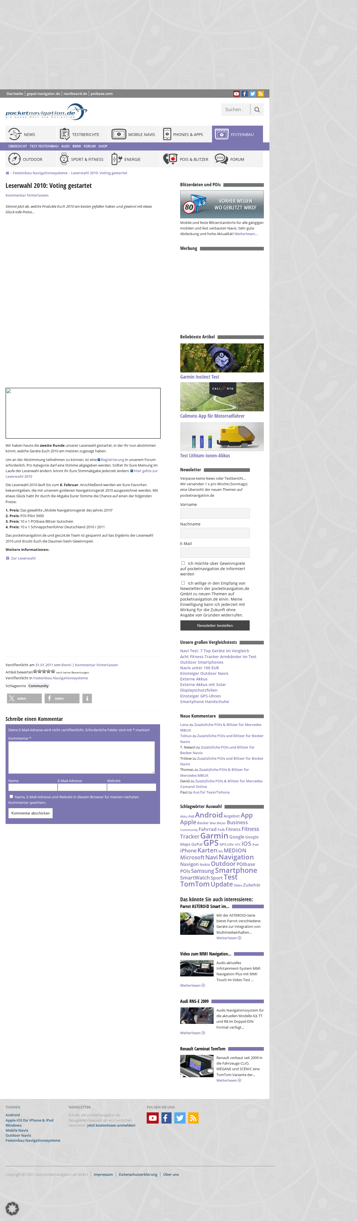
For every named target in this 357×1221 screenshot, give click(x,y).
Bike (213, 823)
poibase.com (102, 93)
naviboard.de (75, 93)
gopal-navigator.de (43, 93)
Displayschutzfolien (199, 690)
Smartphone (236, 870)
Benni (66, 664)
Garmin (214, 835)
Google (236, 837)
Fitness (233, 829)
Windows (13, 1125)
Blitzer (221, 823)
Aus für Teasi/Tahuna (211, 792)
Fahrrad (208, 829)
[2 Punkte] (39, 671)
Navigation (236, 856)
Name (13, 780)
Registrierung (112, 459)
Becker (203, 822)
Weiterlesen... (246, 233)
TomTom (195, 883)
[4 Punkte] (48, 671)
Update (222, 884)
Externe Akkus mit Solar (203, 684)
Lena (184, 724)
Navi (211, 857)
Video (238, 885)
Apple (188, 822)
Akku (183, 816)
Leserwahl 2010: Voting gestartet (99, 172)
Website (113, 780)
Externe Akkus (194, 679)
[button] (24, 698)
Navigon (189, 864)
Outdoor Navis (18, 1135)
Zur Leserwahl (23, 558)
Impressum (103, 1174)
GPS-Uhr (226, 844)
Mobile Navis (17, 1130)
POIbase (246, 864)
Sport (217, 877)
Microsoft (192, 857)
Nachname (190, 524)
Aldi (191, 816)
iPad (255, 844)
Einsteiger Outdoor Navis (204, 673)
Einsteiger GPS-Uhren (200, 696)
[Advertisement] (139, 45)
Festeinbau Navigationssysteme (40, 172)
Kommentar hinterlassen (27, 195)
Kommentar (19, 738)
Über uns (171, 1174)
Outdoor (223, 863)
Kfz (220, 851)
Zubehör (251, 885)
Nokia (205, 864)
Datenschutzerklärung (138, 1174)
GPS (211, 842)
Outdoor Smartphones (201, 662)
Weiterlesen (227, 937)
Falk (221, 829)
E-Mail (186, 543)
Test (231, 876)
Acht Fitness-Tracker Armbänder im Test (218, 656)
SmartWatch (195, 877)
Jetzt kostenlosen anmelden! (111, 1125)
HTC (238, 844)
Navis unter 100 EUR (199, 667)
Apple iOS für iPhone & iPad (30, 1120)
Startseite (14, 93)
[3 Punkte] (44, 671)
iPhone (188, 850)
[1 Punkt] (35, 671)
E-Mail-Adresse (70, 780)
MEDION (235, 850)
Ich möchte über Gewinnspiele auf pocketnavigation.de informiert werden (212, 569)
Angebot (232, 816)
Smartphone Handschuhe (204, 701)
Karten (207, 850)
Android (209, 815)
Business (237, 822)
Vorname (188, 504)
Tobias (186, 735)
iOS (246, 843)
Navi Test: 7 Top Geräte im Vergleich (214, 650)
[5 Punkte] (53, 671)
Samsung (202, 870)
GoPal (196, 844)
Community (38, 685)
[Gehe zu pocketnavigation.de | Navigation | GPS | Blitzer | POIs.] (7, 173)
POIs (185, 871)
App (247, 815)
